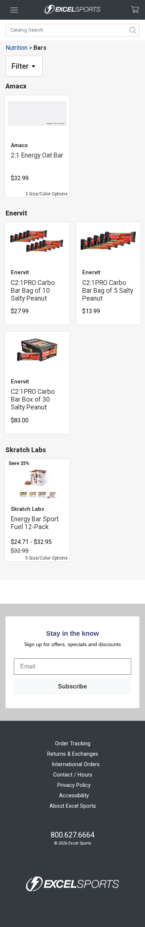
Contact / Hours (72, 775)
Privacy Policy (74, 785)
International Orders (76, 764)
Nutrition (17, 47)
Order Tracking (72, 743)
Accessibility (74, 796)
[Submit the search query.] (133, 30)
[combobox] (72, 30)
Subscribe (72, 686)
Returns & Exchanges (72, 754)
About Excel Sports (72, 806)
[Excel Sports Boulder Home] (72, 10)
